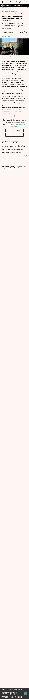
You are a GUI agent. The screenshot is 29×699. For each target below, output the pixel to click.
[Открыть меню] (26, 2)
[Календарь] (10, 2)
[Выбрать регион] (17, 2)
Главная (4, 14)
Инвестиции (10, 14)
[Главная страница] (2, 2)
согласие (13, 693)
